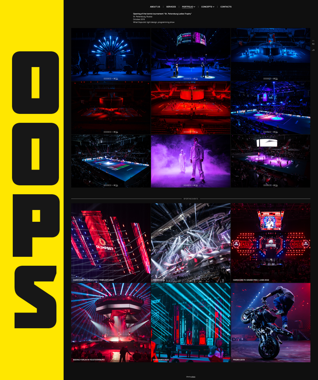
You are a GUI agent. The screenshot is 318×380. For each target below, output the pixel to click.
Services (171, 6)
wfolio (193, 377)
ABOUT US (155, 6)
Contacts (226, 6)
